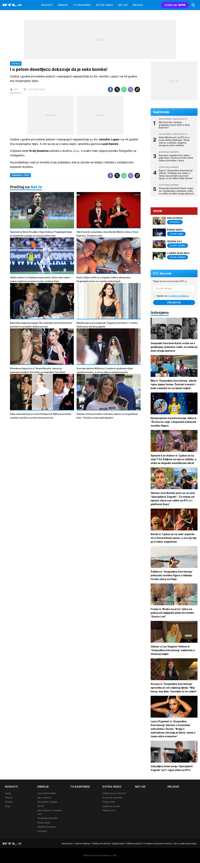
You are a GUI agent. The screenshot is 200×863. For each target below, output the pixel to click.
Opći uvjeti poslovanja (184, 843)
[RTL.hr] (12, 5)
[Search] (193, 5)
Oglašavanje (117, 843)
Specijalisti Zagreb (47, 801)
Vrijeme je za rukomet (114, 793)
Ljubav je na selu (111, 806)
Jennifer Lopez (20, 175)
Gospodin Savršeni (48, 818)
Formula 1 (42, 831)
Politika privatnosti (101, 843)
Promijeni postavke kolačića (157, 843)
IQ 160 (41, 806)
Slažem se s (173, 296)
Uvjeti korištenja (82, 843)
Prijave (137, 5)
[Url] (137, 89)
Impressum (67, 843)
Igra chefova (44, 797)
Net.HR (123, 5)
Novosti (47, 5)
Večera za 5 (108, 810)
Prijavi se (174, 302)
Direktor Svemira (46, 826)
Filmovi (8, 797)
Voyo (7, 806)
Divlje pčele (44, 822)
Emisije (63, 5)
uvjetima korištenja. (179, 296)
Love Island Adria (47, 793)
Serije (8, 793)
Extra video (104, 5)
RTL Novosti (162, 273)
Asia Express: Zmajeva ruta (50, 812)
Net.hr (36, 187)
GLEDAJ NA (171, 5)
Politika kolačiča (133, 843)
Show (157, 211)
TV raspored (82, 5)
